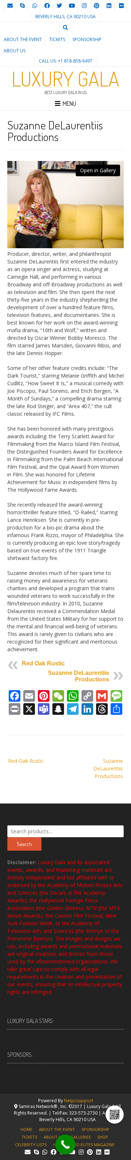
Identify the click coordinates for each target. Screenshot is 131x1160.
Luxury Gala (65, 78)
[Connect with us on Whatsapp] (34, 6)
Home (26, 1129)
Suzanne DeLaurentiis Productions (78, 676)
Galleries (80, 1137)
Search (24, 844)
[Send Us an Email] (10, 6)
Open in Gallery (98, 170)
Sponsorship (87, 39)
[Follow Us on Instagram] (84, 6)
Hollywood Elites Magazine (84, 1144)
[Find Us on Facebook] (47, 6)
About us (14, 51)
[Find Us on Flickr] (121, 6)
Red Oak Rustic (43, 663)
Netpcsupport (78, 1100)
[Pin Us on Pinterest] (96, 6)
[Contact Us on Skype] (22, 6)
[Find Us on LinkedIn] (109, 6)
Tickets (57, 39)
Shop (102, 1137)
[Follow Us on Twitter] (59, 6)
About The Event (23, 39)
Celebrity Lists (31, 1144)
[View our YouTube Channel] (72, 6)
